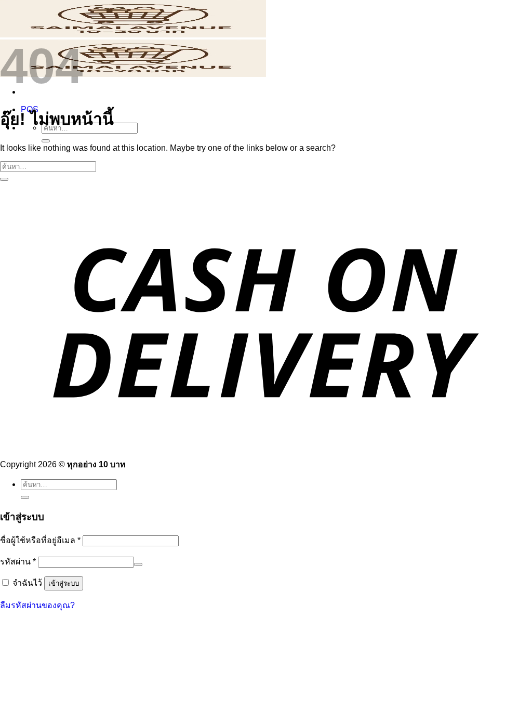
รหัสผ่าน (18, 561)
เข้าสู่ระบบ (63, 583)
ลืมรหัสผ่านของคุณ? (37, 605)
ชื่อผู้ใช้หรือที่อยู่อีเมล (40, 540)
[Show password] (138, 564)
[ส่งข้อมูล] (46, 140)
